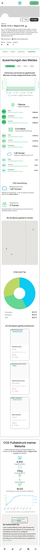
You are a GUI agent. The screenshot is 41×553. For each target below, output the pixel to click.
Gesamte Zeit (10, 66)
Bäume (5, 52)
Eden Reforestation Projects (15, 112)
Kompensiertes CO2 (19, 471)
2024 (32, 66)
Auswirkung (31, 52)
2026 (19, 66)
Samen (13, 52)
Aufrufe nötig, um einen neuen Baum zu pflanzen (19, 489)
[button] (33, 229)
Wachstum (21, 52)
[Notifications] (35, 549)
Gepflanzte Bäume (20, 480)
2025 (25, 66)
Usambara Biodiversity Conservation (18, 122)
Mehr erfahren (14, 194)
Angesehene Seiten (19, 462)
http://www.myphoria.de (21, 39)
